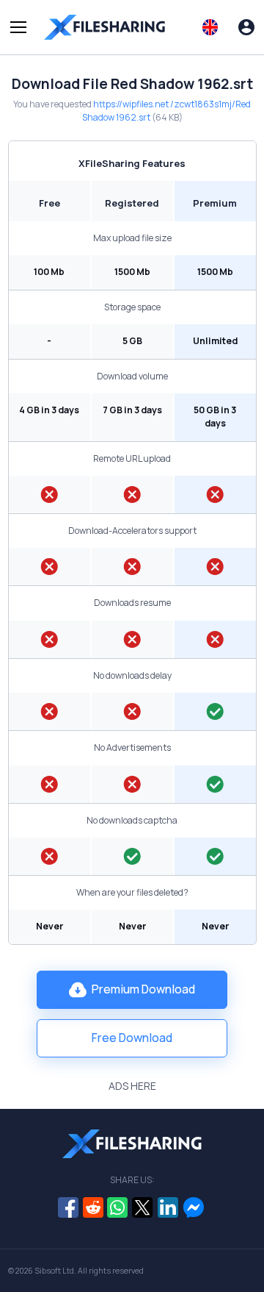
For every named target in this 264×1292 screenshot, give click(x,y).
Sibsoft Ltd (54, 1271)
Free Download (132, 1037)
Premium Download (143, 989)
